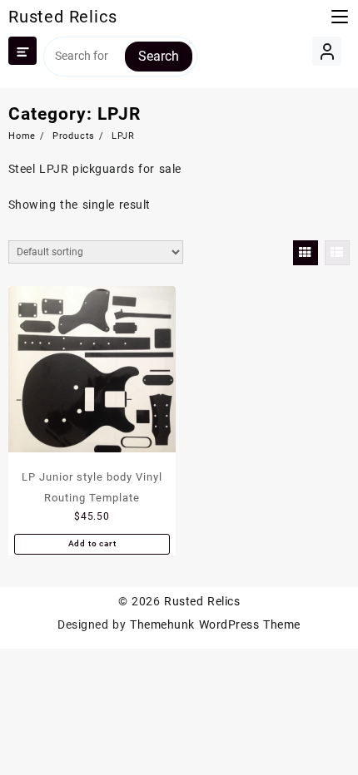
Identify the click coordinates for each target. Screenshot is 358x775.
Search (158, 56)
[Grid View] (305, 252)
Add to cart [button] (92, 543)
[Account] (326, 51)
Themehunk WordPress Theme (215, 624)
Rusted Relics (62, 17)
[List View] (337, 252)
